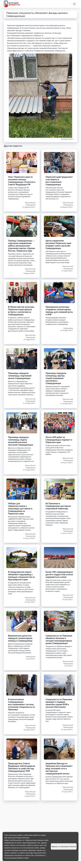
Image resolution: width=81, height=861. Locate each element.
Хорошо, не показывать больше (63, 846)
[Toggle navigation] (74, 4)
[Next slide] (69, 95)
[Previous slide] (11, 95)
